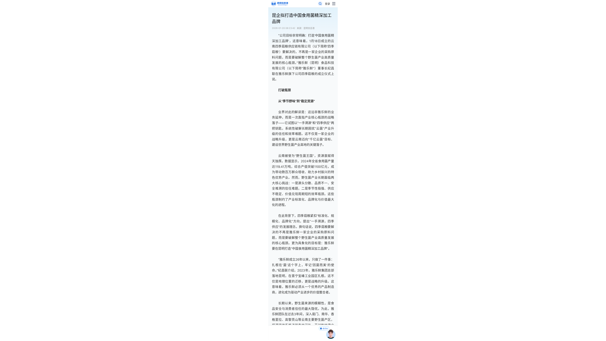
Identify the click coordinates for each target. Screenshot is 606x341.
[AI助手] (331, 334)
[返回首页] (279, 3)
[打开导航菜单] (333, 3)
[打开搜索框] (320, 3)
